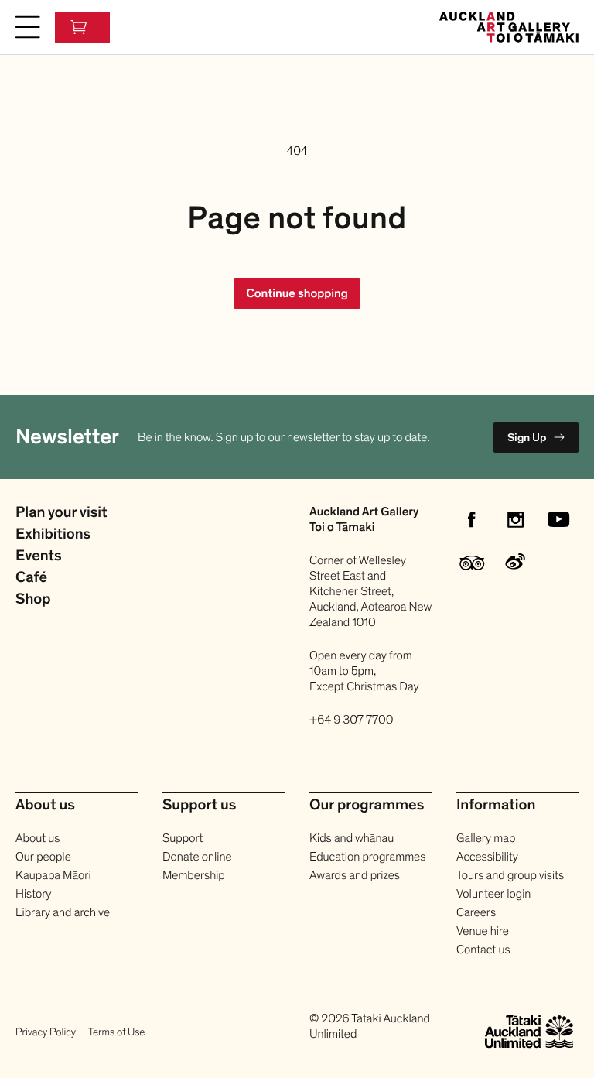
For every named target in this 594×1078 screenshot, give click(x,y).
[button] (28, 27)
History (33, 893)
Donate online (197, 856)
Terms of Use (116, 1032)
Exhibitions (52, 535)
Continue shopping (297, 293)
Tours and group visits (510, 875)
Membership (193, 875)
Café (31, 578)
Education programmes (367, 856)
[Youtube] (558, 519)
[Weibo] (515, 562)
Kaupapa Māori (53, 875)
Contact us (483, 949)
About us (37, 838)
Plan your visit (61, 513)
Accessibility (487, 856)
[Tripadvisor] (471, 562)
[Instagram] (515, 519)
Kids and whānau (351, 838)
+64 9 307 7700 (351, 719)
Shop (33, 600)
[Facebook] (471, 519)
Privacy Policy (45, 1032)
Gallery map (485, 838)
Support (182, 838)
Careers (476, 912)
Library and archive (62, 912)
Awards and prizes (354, 875)
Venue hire (482, 930)
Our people (43, 856)
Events (38, 556)
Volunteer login (493, 893)
